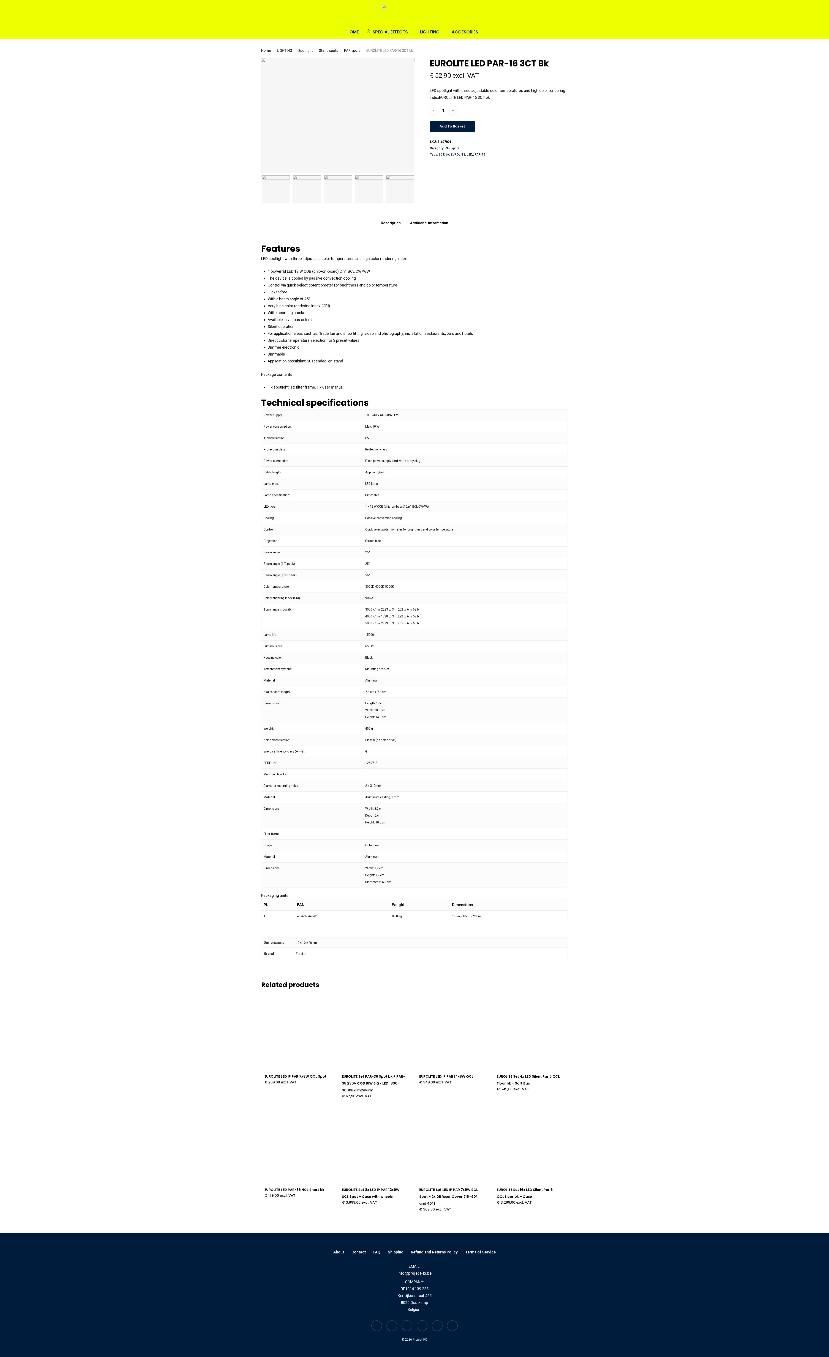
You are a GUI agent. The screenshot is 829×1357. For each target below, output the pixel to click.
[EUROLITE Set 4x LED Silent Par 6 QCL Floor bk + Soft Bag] (528, 1030)
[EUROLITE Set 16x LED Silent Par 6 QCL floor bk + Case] (528, 1144)
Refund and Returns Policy (434, 1252)
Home (266, 51)
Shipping (395, 1252)
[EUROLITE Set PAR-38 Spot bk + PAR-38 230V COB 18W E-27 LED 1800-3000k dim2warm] (374, 1030)
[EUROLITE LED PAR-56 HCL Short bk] (296, 1144)
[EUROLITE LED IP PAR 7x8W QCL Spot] (296, 1030)
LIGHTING (284, 51)
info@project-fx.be (414, 1273)
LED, (470, 154)
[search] (543, 15)
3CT (441, 154)
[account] (554, 15)
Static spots (328, 51)
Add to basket (452, 126)
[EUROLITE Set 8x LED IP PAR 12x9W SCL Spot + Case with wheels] (374, 1144)
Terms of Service (480, 1252)
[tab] (391, 223)
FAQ (376, 1252)
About (338, 1252)
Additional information (429, 223)
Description (391, 223)
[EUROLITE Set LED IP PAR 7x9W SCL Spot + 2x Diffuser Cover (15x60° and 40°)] (451, 1144)
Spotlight (305, 51)
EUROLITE (458, 154)
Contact (358, 1252)
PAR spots (352, 51)
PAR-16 (480, 154)
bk (447, 154)
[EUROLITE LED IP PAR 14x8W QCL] (451, 1030)
